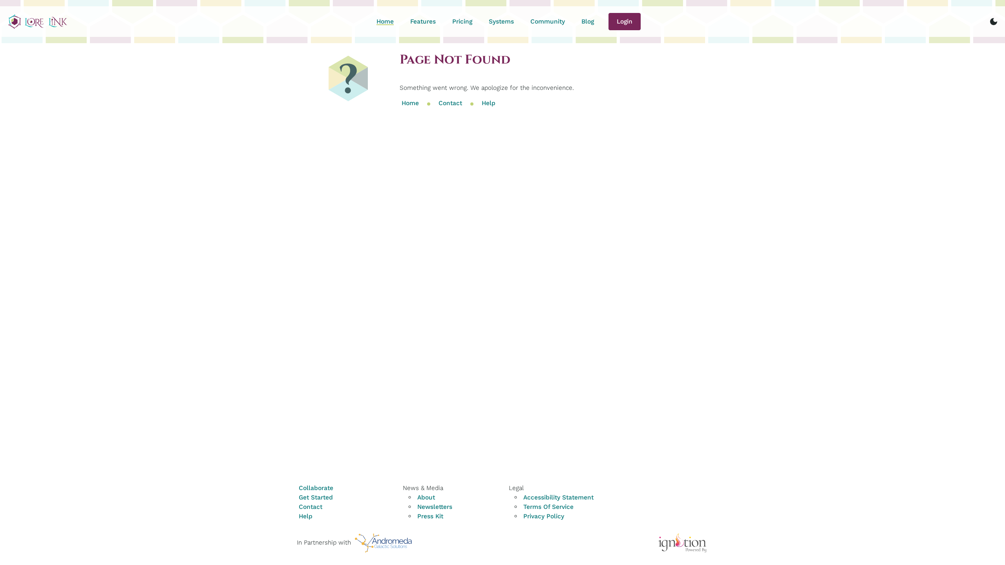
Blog (587, 21)
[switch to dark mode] (994, 21)
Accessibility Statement (558, 497)
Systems (501, 21)
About (426, 497)
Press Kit (430, 516)
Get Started (316, 497)
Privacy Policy (543, 516)
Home (385, 21)
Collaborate (316, 488)
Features (423, 21)
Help (488, 103)
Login (624, 21)
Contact (450, 103)
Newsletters (434, 506)
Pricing (462, 21)
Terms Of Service (548, 506)
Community (547, 21)
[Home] (37, 22)
